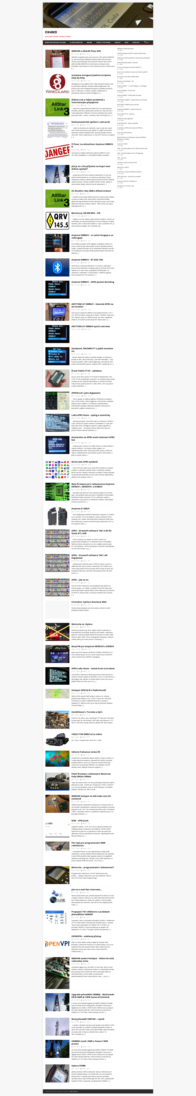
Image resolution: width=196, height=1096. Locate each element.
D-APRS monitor (76, 42)
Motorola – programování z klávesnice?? (92, 867)
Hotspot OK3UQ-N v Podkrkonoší (88, 690)
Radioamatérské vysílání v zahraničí (90, 122)
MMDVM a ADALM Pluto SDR (86, 51)
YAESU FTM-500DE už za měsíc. (86, 734)
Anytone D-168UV (80, 508)
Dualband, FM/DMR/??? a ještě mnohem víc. (92, 349)
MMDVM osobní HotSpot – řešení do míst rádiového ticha (92, 959)
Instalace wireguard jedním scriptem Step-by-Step (91, 76)
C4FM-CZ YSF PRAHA (103, 42)
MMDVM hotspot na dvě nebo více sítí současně (91, 797)
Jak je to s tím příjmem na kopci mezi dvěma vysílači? (90, 167)
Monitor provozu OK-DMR (55, 42)
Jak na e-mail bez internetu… (86, 889)
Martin (84, 54)
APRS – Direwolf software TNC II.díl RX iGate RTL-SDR (91, 532)
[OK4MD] (98, 27)
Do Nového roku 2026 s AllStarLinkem (91, 190)
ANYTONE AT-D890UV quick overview (90, 326)
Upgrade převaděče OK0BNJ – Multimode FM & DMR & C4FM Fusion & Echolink (92, 995)
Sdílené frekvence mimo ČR (85, 752)
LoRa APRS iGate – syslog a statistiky (90, 415)
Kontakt (136, 42)
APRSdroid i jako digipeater (86, 393)
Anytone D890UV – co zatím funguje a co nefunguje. (92, 236)
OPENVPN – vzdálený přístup (86, 936)
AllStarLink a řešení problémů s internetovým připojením (88, 101)
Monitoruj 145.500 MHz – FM (85, 213)
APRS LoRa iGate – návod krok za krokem (93, 668)
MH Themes (74, 1091)
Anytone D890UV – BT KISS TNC (87, 259)
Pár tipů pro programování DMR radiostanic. (88, 844)
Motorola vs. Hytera (81, 624)
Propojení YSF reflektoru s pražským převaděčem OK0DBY (90, 913)
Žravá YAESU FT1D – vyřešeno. (86, 370)
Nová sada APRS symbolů (84, 461)
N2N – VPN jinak (80, 820)
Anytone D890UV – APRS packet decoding (92, 282)
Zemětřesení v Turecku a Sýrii (86, 712)
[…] (72, 68)
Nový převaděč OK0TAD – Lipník (87, 1019)
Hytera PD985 (78, 1065)
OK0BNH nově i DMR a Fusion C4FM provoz (89, 1042)
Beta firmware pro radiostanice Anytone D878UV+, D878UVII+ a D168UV (92, 485)
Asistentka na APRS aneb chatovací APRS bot (93, 438)
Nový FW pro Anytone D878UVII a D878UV (92, 646)
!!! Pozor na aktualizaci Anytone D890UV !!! (92, 145)
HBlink (89, 42)
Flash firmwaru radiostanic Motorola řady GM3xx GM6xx (91, 775)
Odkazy (117, 42)
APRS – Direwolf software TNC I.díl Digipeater (89, 556)
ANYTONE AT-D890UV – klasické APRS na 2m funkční (92, 305)
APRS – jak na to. (80, 579)
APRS (126, 42)
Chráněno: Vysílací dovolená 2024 (88, 602)
